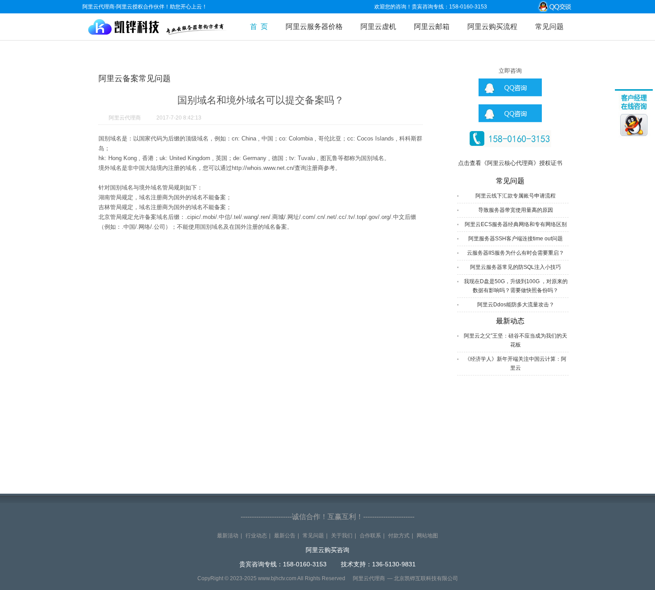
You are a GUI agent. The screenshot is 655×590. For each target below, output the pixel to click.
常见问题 (549, 26)
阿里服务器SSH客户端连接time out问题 (515, 238)
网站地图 (427, 535)
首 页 (259, 26)
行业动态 (256, 535)
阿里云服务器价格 (314, 26)
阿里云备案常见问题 (134, 78)
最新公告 (284, 535)
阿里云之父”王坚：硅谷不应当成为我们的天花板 (515, 340)
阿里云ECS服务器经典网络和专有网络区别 (516, 224)
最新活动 (227, 535)
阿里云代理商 (125, 118)
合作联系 (370, 535)
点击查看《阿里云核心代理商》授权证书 (510, 163)
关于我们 (341, 535)
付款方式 (398, 535)
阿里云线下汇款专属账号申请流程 (515, 196)
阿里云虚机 (378, 26)
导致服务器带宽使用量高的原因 (515, 210)
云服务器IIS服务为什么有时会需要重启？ (515, 253)
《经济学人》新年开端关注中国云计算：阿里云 (515, 363)
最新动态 (510, 321)
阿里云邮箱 (432, 26)
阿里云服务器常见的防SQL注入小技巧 (515, 267)
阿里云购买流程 (492, 26)
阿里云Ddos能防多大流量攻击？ (515, 304)
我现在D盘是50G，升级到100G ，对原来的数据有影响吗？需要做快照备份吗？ (516, 285)
